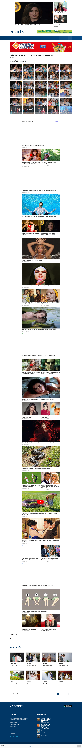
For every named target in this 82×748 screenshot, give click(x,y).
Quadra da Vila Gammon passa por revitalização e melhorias (45, 731)
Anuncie (12, 728)
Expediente (13, 733)
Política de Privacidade (15, 724)
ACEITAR (79, 746)
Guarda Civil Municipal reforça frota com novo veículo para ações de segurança (45, 736)
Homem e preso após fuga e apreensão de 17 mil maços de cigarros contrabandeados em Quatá (46, 721)
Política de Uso (14, 726)
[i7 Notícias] (16, 31)
